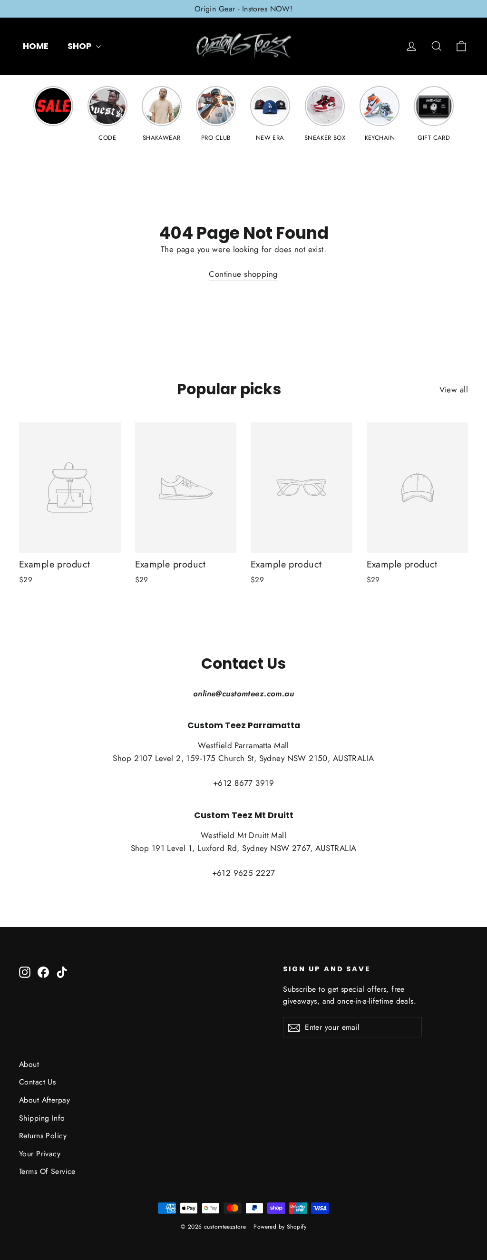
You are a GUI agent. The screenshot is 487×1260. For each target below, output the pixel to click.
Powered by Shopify (279, 1226)
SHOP (81, 46)
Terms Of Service (47, 1171)
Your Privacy (39, 1153)
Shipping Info (42, 1118)
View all (453, 389)
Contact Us (37, 1081)
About (29, 1064)
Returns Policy (43, 1135)
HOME (36, 46)
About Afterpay (44, 1099)
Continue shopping (243, 274)
